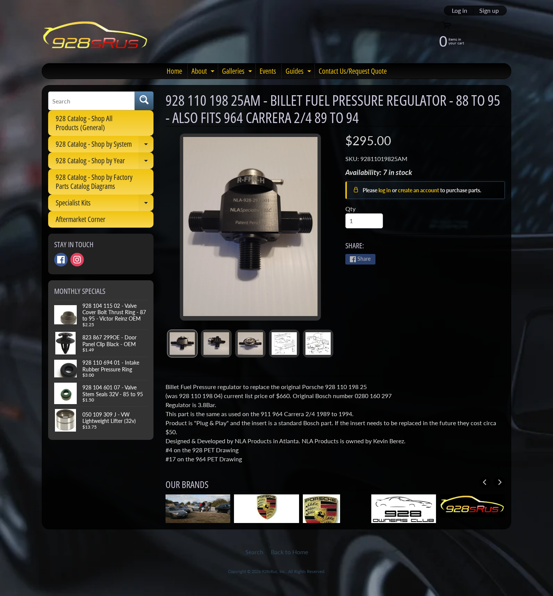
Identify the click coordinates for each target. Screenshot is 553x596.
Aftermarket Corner (80, 219)
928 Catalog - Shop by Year (104, 162)
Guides (299, 72)
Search (254, 551)
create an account (419, 190)
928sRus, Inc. (274, 571)
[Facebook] (61, 259)
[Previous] (485, 482)
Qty (350, 208)
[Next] (499, 482)
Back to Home (289, 551)
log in (385, 190)
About (203, 72)
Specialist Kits (104, 204)
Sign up (489, 11)
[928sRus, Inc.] (95, 38)
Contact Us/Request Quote (353, 71)
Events (268, 71)
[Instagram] (77, 259)
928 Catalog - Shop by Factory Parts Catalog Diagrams (94, 181)
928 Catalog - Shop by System (104, 145)
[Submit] (144, 100)
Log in (459, 11)
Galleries (238, 72)
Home (174, 71)
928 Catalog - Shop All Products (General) (84, 122)
